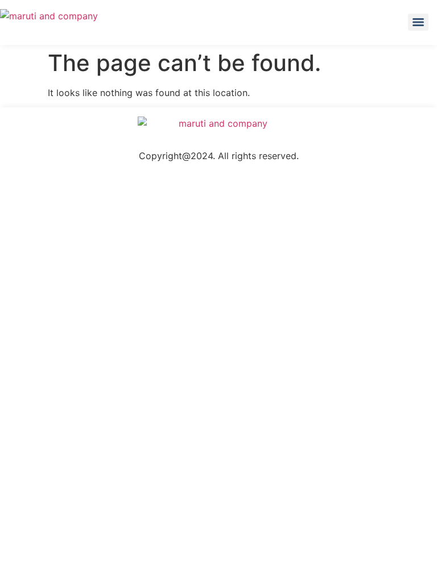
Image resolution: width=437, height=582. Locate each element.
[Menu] (418, 22)
